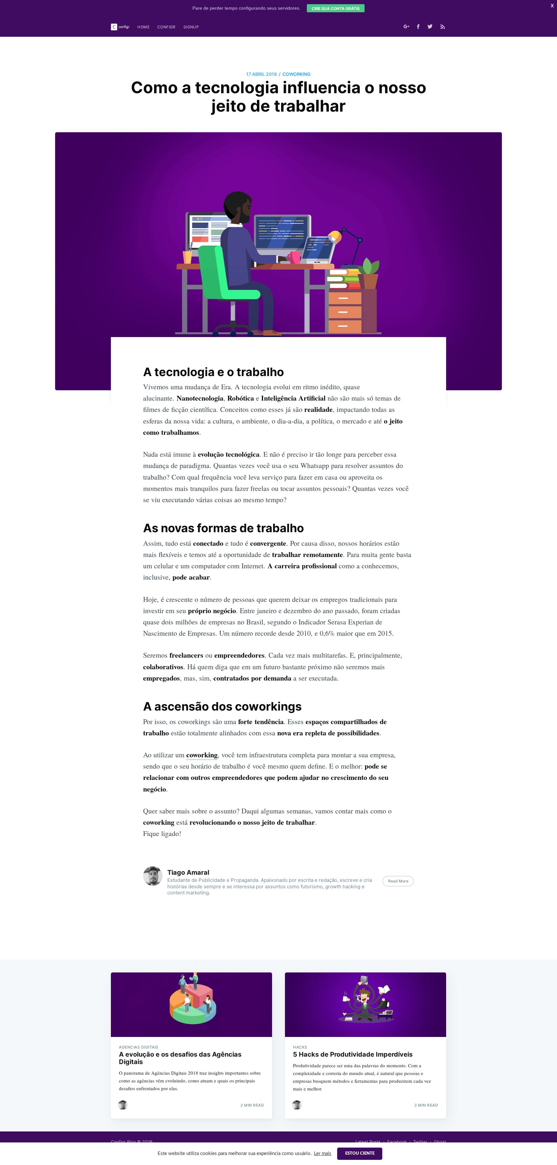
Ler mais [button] (322, 1153)
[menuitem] (143, 27)
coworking (296, 74)
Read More (398, 881)
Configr (166, 27)
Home (143, 27)
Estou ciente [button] (360, 1153)
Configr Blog (123, 1141)
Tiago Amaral (188, 872)
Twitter (420, 1141)
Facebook (397, 1141)
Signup (191, 27)
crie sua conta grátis (336, 8)
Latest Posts (368, 1141)
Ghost (440, 1141)
